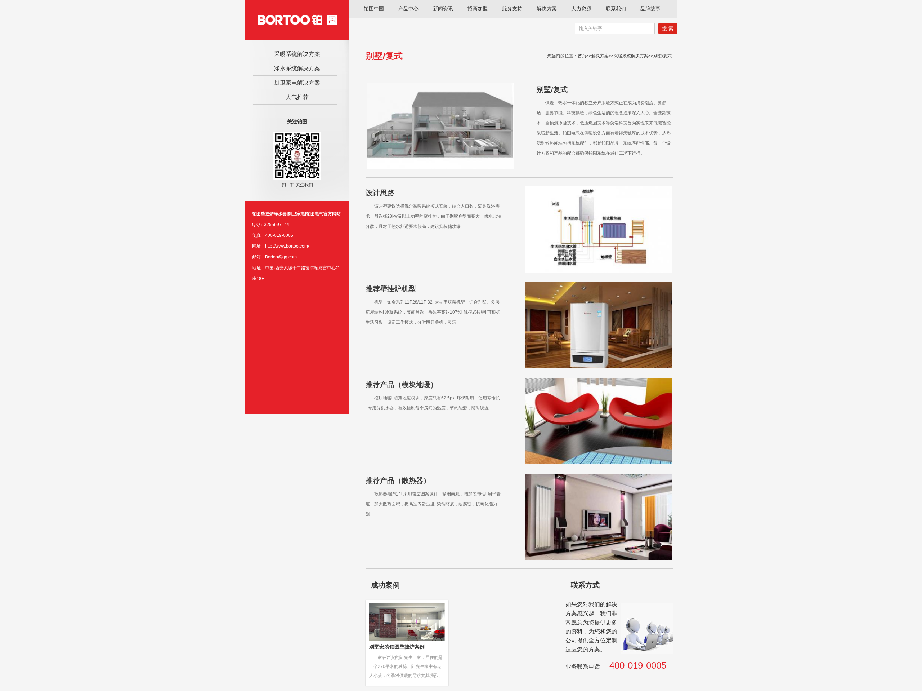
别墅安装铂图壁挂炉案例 (397, 647)
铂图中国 (374, 9)
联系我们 (616, 9)
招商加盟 (477, 9)
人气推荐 (297, 97)
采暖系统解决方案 (297, 54)
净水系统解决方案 (297, 68)
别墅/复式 (662, 55)
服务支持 (512, 9)
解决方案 (547, 9)
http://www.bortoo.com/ (287, 246)
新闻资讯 (443, 9)
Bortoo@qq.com (281, 257)
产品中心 (408, 9)
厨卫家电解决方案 (297, 83)
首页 (582, 55)
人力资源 (581, 9)
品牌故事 (650, 9)
